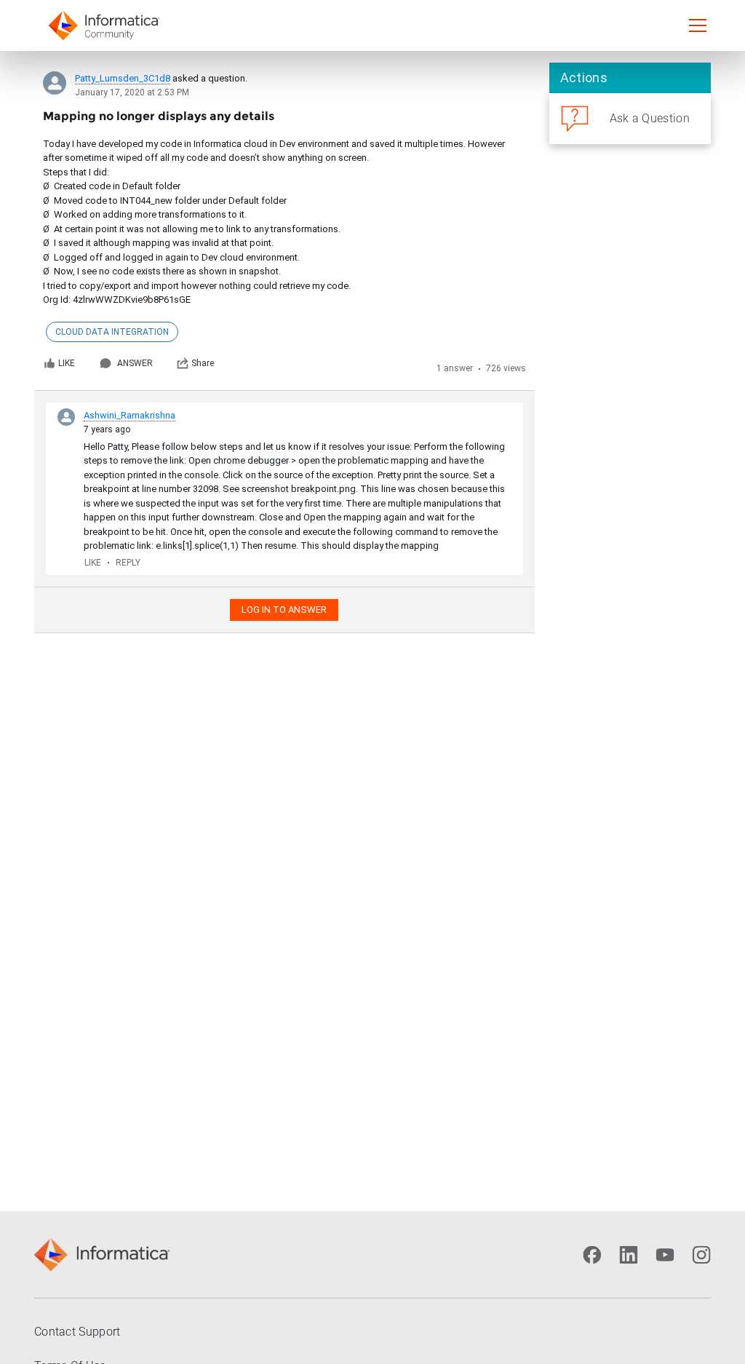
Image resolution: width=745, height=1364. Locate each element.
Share (202, 363)
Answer (135, 363)
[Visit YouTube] (665, 1254)
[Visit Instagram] (701, 1254)
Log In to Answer (284, 609)
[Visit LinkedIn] (628, 1254)
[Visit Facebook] (592, 1254)
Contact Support (77, 1332)
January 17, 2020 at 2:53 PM (132, 92)
